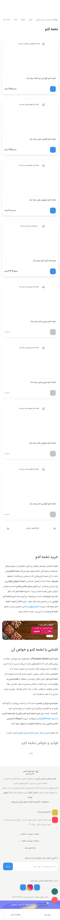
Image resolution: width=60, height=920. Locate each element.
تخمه (15, 19)
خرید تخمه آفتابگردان (46, 719)
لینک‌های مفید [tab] (30, 848)
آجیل (30, 19)
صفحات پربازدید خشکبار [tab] (30, 834)
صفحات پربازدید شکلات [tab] (30, 841)
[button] (30, 753)
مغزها (23, 19)
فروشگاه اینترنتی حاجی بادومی (47, 19)
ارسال (8, 866)
